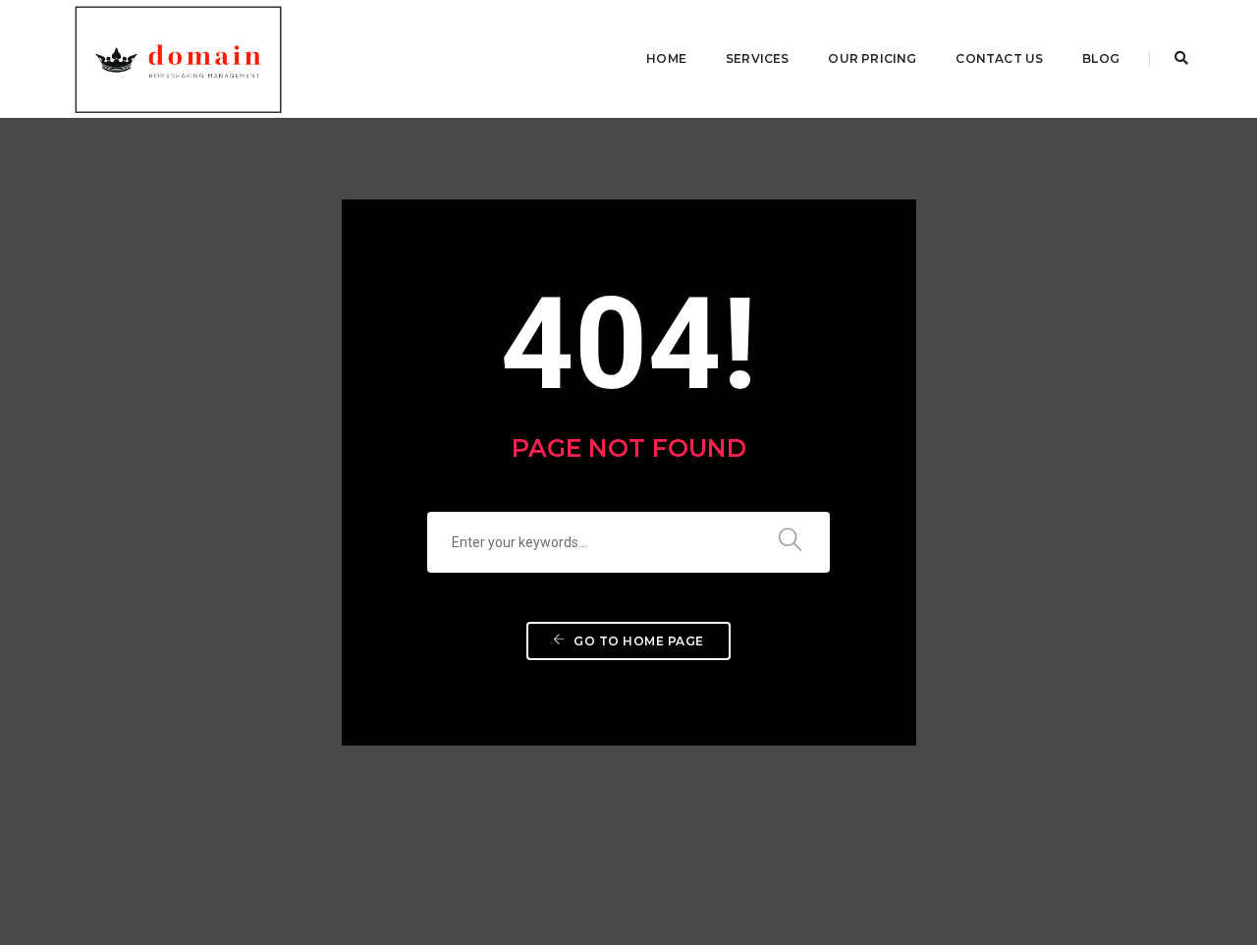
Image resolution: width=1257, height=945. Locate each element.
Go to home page (637, 641)
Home (666, 58)
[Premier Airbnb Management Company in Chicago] (178, 58)
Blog (1101, 58)
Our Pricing (872, 58)
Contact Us (999, 58)
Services (757, 58)
